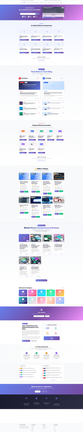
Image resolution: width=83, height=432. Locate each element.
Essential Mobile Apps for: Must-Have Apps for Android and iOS (58, 245)
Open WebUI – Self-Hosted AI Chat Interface (50, 137)
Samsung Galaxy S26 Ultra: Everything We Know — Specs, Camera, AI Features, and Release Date (24, 246)
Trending (42, 2)
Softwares (33, 2)
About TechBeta (45, 391)
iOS (25, 0)
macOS (30, 0)
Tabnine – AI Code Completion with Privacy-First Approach (32, 137)
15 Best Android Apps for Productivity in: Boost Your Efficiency (35, 268)
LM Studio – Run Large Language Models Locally (59, 137)
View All (38, 78)
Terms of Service (44, 427)
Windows (33, 0)
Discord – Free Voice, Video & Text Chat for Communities (24, 182)
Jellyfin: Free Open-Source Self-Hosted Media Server (35, 36)
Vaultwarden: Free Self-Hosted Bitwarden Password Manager (47, 36)
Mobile (53, 2)
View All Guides (42, 60)
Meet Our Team (34, 340)
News (46, 2)
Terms (56, 0)
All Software (32, 426)
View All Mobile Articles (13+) (42, 280)
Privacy (54, 0)
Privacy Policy (44, 426)
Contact (51, 0)
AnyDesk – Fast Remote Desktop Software (34, 206)
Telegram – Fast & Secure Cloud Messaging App (34, 182)
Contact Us (38, 391)
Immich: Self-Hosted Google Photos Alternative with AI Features (23, 37)
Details (22, 191)
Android (23, 0)
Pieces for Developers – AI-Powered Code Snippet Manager (41, 137)
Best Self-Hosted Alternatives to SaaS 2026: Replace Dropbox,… (47, 50)
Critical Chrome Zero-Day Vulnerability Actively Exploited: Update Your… (54, 377)
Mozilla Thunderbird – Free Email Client (32, 149)
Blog (49, 2)
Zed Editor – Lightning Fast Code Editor (41, 149)
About (45, 0)
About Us (32, 429)
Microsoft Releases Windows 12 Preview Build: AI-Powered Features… (54, 372)
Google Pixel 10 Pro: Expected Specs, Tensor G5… (58, 49)
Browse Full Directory (42, 160)
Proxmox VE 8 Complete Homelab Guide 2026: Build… (23, 49)
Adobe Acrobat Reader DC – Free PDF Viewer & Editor (59, 206)
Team (48, 0)
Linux (27, 0)
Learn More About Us (26, 340)
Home (29, 2)
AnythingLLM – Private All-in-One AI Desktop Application (22, 149)
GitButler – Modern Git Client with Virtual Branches (22, 137)
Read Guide (24, 52)
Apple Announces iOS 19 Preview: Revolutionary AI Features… (53, 370)
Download (23, 152)
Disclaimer (59, 0)
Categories (37, 2)
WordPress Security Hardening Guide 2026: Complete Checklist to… (35, 50)
